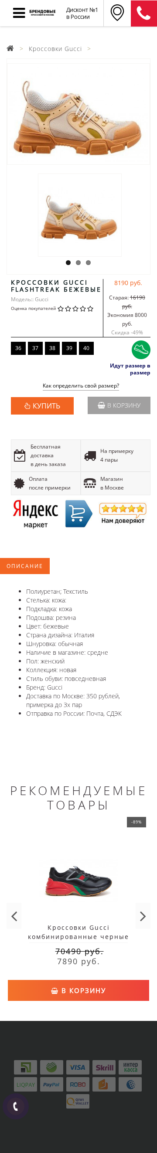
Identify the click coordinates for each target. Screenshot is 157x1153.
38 (52, 348)
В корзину (123, 405)
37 (35, 348)
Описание (25, 566)
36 (18, 348)
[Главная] (10, 48)
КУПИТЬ (46, 405)
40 (86, 348)
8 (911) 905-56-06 (144, 13)
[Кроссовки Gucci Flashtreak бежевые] (78, 114)
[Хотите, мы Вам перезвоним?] (16, 1106)
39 (69, 348)
